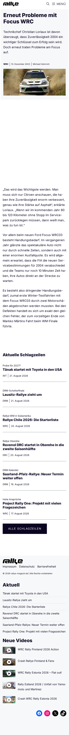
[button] (48, 4)
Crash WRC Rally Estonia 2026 (37, 698)
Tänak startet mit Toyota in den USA (32, 370)
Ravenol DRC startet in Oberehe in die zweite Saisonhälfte (33, 447)
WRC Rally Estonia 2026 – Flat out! (40, 672)
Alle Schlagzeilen (24, 528)
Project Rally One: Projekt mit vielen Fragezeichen (34, 631)
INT (5, 375)
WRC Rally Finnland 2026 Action (38, 649)
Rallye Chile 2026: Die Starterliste (30, 420)
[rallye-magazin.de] (10, 4)
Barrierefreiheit (46, 566)
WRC (5, 64)
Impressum (9, 566)
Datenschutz (27, 566)
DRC (5, 455)
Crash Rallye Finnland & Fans (36, 661)
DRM (5, 400)
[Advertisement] (34, 144)
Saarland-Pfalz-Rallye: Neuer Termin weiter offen (33, 624)
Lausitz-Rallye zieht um (22, 395)
